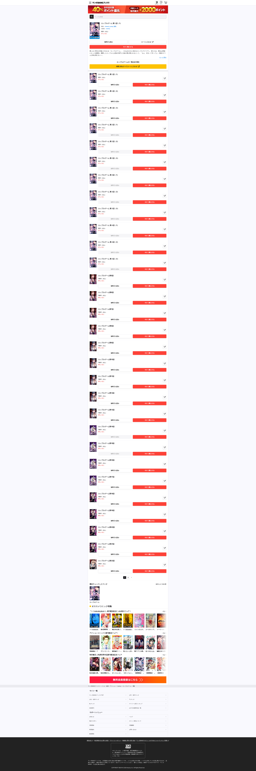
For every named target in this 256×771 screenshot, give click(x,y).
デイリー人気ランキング (135, 703)
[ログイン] (161, 2)
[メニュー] (90, 2)
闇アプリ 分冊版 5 (138, 651)
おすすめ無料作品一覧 (135, 708)
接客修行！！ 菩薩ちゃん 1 (116, 651)
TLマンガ (131, 699)
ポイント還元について (135, 721)
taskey (108, 28)
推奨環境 (91, 734)
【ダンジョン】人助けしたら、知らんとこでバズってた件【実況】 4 (128, 673)
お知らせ (91, 716)
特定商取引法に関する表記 (101, 740)
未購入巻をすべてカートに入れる (126, 66)
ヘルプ (131, 716)
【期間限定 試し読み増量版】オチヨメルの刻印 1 (150, 673)
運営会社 (89, 740)
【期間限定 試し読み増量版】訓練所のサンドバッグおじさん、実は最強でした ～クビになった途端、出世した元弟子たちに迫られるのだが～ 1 (162, 673)
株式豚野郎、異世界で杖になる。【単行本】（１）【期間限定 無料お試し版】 (106, 629)
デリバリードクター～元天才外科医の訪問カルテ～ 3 (106, 651)
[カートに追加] (164, 78)
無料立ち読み (108, 42)
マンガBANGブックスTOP (96, 695)
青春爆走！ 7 (94, 651)
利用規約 (91, 729)
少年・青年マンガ (134, 695)
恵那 (115, 26)
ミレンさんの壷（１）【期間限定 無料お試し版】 (139, 629)
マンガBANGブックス (94, 686)
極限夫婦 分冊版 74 (161, 651)
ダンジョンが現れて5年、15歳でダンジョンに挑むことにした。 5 (117, 673)
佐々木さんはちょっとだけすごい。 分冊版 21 (150, 651)
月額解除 (131, 725)
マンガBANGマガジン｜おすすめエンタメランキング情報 (152, 740)
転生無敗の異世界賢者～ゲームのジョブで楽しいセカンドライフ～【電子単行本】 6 (94, 673)
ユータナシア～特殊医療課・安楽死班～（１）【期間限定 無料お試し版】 (150, 629)
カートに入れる (146, 42)
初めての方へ (92, 721)
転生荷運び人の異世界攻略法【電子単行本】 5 (106, 673)
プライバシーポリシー (116, 740)
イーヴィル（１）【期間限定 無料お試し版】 (162, 629)
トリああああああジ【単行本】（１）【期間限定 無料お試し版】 (128, 629)
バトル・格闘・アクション (108, 686)
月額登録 (91, 725)
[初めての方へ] (157, 3)
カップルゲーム (94, 602)
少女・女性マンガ (94, 699)
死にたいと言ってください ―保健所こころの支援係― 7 (128, 651)
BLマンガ (91, 703)
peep (111, 26)
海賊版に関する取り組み (129, 740)
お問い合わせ (132, 729)
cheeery (107, 26)
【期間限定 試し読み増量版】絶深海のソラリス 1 (139, 673)
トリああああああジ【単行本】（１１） (94, 629)
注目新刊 (91, 708)
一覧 (163, 611)
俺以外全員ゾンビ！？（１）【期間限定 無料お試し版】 (117, 629)
